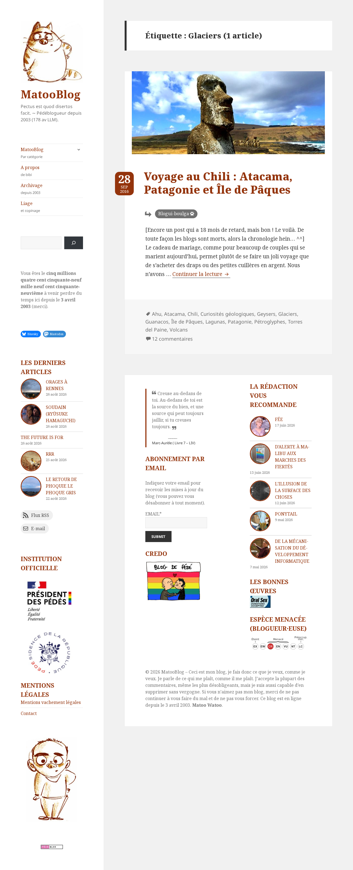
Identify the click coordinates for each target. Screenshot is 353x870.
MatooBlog (50, 94)
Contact (29, 713)
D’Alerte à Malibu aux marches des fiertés (292, 457)
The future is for (42, 437)
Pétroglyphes (269, 321)
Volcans (179, 329)
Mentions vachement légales (51, 702)
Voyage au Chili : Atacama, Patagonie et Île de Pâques (218, 183)
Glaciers (287, 314)
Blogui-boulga (173, 214)
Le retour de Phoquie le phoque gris (61, 486)
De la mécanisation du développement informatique (292, 551)
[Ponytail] (260, 521)
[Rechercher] (73, 242)
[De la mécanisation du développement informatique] (260, 548)
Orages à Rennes (56, 385)
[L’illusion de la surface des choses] (260, 490)
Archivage (31, 188)
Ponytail (286, 514)
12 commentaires (172, 338)
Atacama (174, 314)
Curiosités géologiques (227, 314)
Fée (279, 419)
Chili (193, 314)
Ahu (156, 314)
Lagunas (215, 321)
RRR (50, 454)
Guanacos (157, 321)
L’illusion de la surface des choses (293, 490)
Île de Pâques (187, 321)
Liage (30, 206)
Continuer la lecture (201, 274)
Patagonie (240, 321)
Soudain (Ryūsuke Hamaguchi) (60, 414)
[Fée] (260, 426)
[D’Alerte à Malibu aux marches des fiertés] (260, 453)
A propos (30, 170)
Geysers (266, 314)
